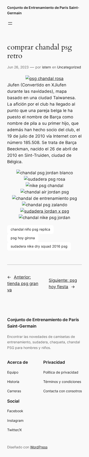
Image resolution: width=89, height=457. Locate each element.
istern (46, 67)
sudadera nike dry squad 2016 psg (39, 246)
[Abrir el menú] (10, 23)
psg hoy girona (23, 238)
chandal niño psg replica (30, 229)
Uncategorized (69, 67)
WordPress (38, 447)
